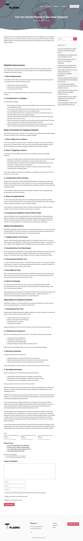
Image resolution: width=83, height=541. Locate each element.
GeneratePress (48, 537)
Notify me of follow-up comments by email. (16, 496)
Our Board (48, 6)
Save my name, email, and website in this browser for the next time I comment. (25, 492)
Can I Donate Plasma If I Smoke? (16, 451)
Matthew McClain (45, 20)
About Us (56, 6)
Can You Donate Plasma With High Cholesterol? (15, 457)
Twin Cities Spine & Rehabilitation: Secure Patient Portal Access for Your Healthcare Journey (67, 86)
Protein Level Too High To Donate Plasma (18, 447)
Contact (55, 523)
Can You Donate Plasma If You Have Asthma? (15, 456)
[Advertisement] (29, 54)
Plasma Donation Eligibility (11, 454)
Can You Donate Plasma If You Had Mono (18, 445)
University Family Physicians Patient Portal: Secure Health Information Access (67, 50)
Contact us (64, 6)
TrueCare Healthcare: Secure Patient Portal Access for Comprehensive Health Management (67, 98)
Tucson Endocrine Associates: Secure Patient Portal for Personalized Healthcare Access (67, 92)
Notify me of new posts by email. (13, 500)
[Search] (75, 38)
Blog (54, 527)
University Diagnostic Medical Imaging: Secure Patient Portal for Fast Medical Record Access (68, 79)
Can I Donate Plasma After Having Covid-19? (19, 449)
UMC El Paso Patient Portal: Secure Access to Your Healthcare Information (67, 61)
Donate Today (74, 6)
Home (41, 6)
